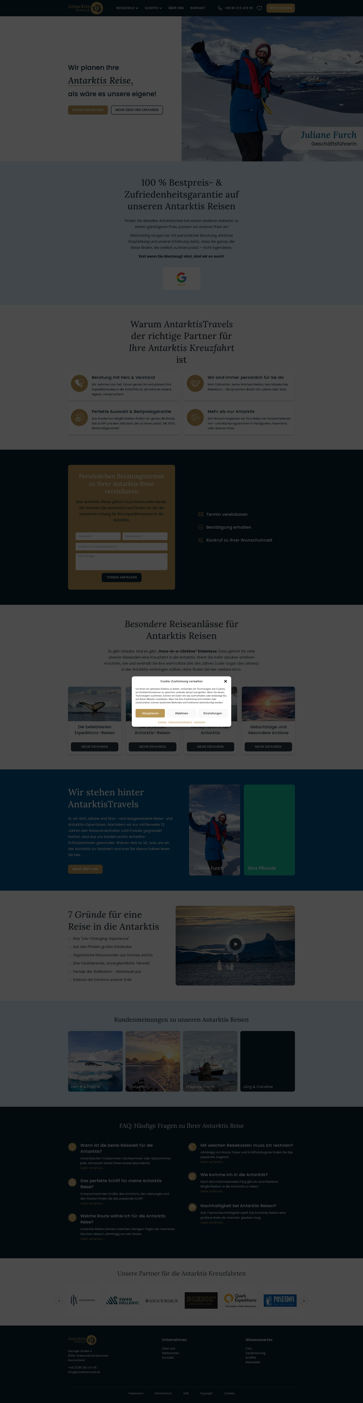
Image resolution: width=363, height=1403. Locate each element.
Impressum (199, 722)
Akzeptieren (150, 713)
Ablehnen (181, 713)
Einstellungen (212, 713)
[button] (225, 681)
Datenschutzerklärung (180, 722)
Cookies (162, 722)
